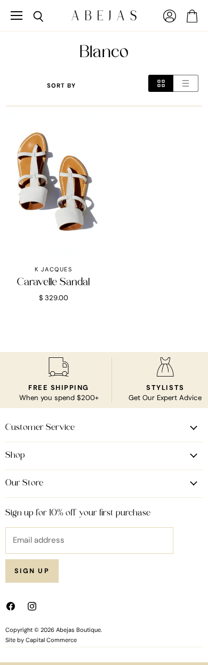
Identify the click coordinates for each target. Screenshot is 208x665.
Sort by (61, 85)
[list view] (185, 83)
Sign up (32, 571)
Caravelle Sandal (53, 282)
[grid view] (160, 83)
